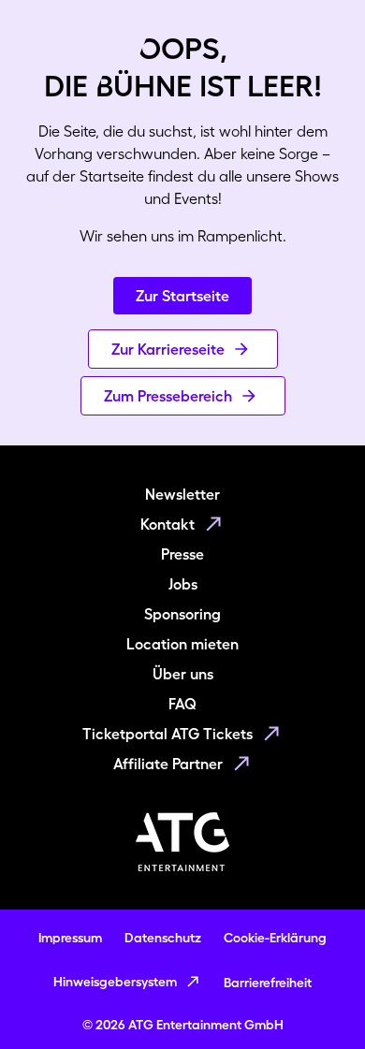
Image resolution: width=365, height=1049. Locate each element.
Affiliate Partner (168, 763)
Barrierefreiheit (268, 982)
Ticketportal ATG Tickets (167, 733)
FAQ (182, 703)
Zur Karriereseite (168, 349)
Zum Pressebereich (168, 395)
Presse (182, 554)
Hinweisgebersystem (115, 981)
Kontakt (167, 524)
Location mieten (182, 643)
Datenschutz (162, 937)
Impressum (70, 937)
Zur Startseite (182, 295)
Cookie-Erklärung (275, 937)
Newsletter (182, 494)
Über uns (183, 673)
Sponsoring (182, 613)
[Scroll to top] (314, 998)
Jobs (182, 583)
